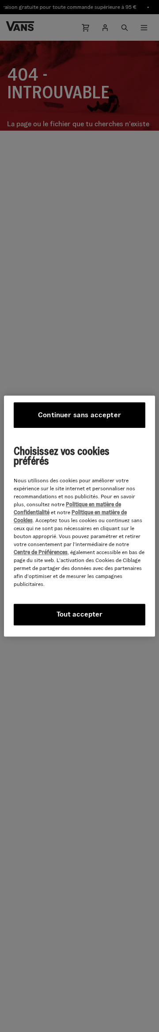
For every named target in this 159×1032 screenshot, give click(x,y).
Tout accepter (79, 614)
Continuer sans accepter (79, 414)
